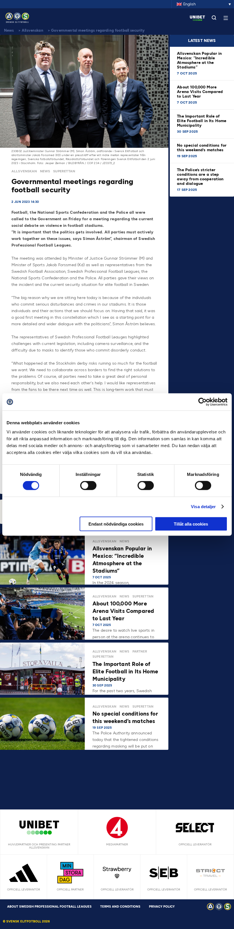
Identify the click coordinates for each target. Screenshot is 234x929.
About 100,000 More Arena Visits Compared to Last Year (200, 92)
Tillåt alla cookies (191, 523)
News (9, 30)
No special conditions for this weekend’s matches (202, 147)
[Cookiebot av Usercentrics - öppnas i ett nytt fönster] (202, 402)
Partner (139, 651)
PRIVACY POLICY (162, 906)
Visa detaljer (203, 506)
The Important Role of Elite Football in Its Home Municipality (201, 121)
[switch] (88, 485)
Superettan (64, 171)
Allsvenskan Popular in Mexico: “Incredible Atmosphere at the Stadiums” (199, 60)
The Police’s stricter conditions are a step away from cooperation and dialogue (200, 176)
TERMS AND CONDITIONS (120, 906)
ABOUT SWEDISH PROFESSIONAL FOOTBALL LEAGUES (49, 906)
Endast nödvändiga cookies (116, 523)
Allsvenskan (32, 30)
